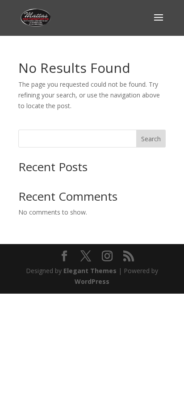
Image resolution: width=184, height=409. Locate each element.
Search (151, 139)
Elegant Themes (90, 270)
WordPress (92, 281)
